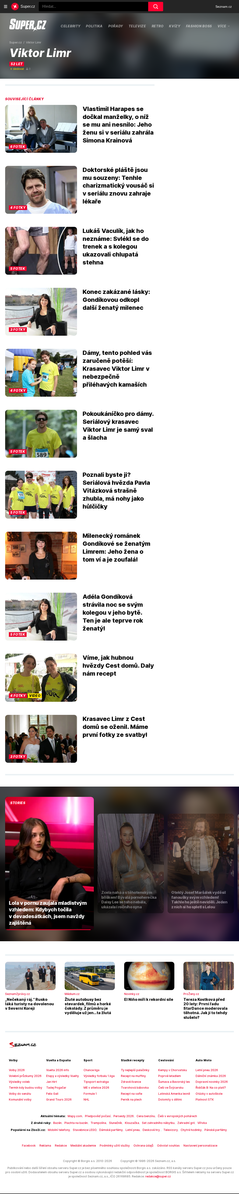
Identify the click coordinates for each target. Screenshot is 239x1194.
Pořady (115, 26)
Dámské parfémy (111, 1130)
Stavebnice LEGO (84, 1130)
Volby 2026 (17, 1070)
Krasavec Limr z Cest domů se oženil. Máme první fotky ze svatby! (115, 726)
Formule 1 (90, 1093)
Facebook (29, 1145)
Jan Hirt (51, 1082)
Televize (137, 26)
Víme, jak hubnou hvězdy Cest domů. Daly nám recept (118, 665)
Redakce (61, 1145)
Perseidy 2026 (123, 1116)
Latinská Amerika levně (174, 1093)
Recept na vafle (131, 1093)
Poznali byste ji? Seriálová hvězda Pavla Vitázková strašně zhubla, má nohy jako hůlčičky (116, 490)
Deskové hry (152, 1130)
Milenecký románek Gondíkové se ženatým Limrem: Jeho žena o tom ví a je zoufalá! (116, 547)
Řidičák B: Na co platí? (211, 1087)
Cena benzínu (146, 1116)
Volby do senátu (20, 1093)
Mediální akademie (83, 1145)
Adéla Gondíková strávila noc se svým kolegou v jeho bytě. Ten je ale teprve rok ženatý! (113, 612)
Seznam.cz (223, 6)
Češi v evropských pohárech (177, 1116)
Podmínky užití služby (115, 1145)
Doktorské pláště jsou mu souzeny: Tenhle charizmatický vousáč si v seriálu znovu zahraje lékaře (118, 185)
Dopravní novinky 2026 (212, 1082)
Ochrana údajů (143, 1145)
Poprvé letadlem (169, 1076)
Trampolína (98, 1123)
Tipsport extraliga (96, 1082)
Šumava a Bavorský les (174, 1082)
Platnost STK (205, 1099)
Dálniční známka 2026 (211, 1076)
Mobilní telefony (59, 1130)
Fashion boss (199, 26)
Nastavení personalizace (200, 1145)
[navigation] (5, 6)
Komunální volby (20, 1099)
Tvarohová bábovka (135, 1087)
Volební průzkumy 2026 (25, 1076)
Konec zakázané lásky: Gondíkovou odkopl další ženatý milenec (116, 299)
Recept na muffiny (133, 1076)
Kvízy (174, 26)
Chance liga (91, 1070)
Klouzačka (132, 1123)
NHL (86, 1099)
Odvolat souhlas (168, 1145)
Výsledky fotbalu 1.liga (99, 1076)
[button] (41, 129)
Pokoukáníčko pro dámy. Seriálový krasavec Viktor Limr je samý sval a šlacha (118, 425)
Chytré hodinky (191, 1130)
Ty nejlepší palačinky (135, 1070)
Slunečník (115, 1123)
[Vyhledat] (155, 6)
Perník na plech (131, 1099)
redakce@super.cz (158, 1176)
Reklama (45, 1145)
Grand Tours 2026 (59, 1099)
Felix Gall (52, 1093)
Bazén (57, 1123)
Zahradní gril (186, 1123)
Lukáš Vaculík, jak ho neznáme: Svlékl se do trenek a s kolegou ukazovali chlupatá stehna (116, 246)
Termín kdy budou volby (25, 1087)
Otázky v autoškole (209, 1093)
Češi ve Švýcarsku (170, 1087)
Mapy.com (75, 1116)
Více (222, 26)
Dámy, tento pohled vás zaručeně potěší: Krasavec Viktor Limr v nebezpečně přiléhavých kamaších (117, 368)
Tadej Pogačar (56, 1087)
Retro (158, 26)
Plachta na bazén (76, 1123)
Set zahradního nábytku (158, 1123)
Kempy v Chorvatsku (172, 1070)
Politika (94, 26)
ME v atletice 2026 (96, 1087)
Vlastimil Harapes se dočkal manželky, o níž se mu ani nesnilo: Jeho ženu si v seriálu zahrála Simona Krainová (118, 124)
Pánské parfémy (215, 1130)
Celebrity (70, 26)
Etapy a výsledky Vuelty (62, 1076)
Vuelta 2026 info (57, 1070)
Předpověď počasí (98, 1116)
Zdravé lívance (131, 1082)
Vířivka (202, 1123)
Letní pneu (133, 1130)
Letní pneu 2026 (207, 1070)
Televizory (170, 1130)
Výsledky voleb (19, 1082)
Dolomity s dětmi (170, 1099)
